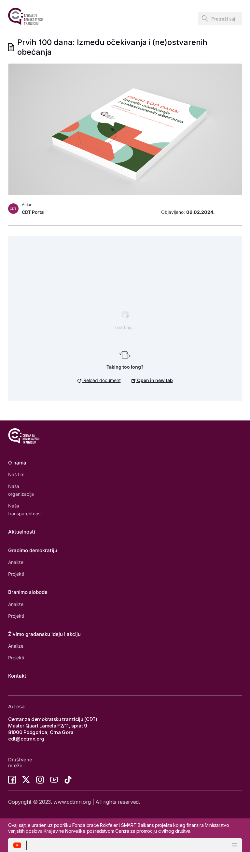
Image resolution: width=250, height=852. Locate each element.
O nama (17, 463)
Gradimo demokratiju (32, 550)
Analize (15, 562)
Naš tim (16, 474)
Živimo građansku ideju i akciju (44, 634)
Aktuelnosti (21, 532)
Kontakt (17, 676)
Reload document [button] (101, 380)
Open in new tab (154, 380)
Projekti (16, 574)
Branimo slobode (28, 592)
